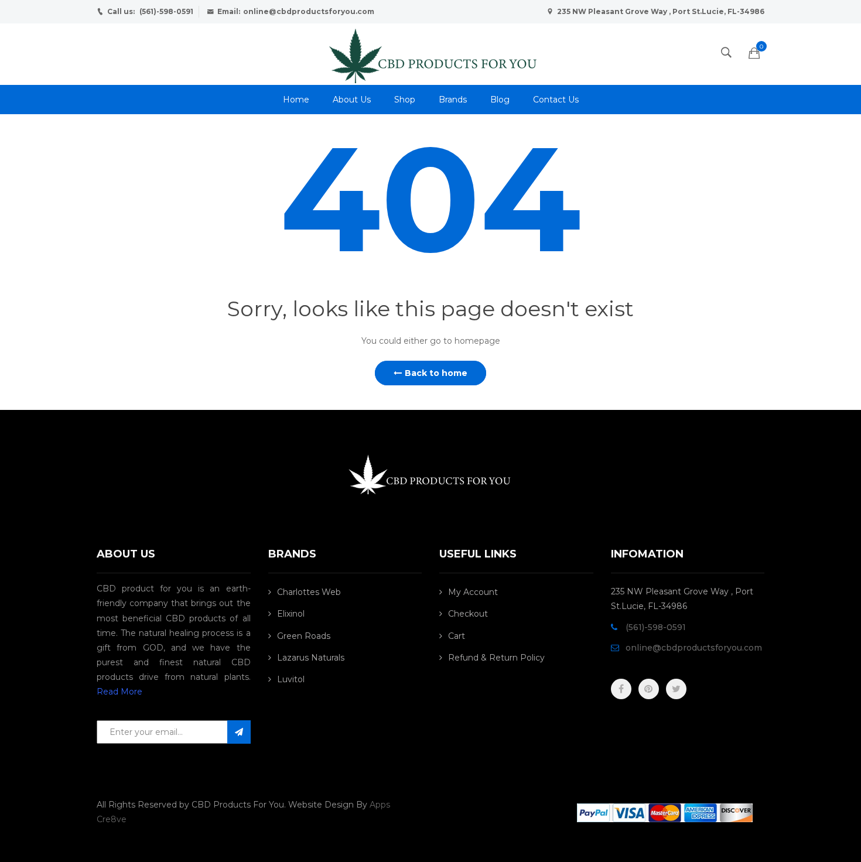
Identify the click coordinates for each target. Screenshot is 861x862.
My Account (473, 592)
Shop (404, 99)
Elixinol (291, 613)
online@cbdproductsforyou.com (308, 11)
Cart (456, 636)
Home (296, 99)
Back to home (436, 373)
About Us (352, 99)
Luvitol (291, 679)
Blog (500, 99)
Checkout (468, 613)
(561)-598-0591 (166, 11)
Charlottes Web (309, 592)
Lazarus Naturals (310, 657)
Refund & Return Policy (496, 657)
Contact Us (556, 99)
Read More (119, 691)
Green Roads (303, 636)
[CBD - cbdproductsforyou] (430, 53)
